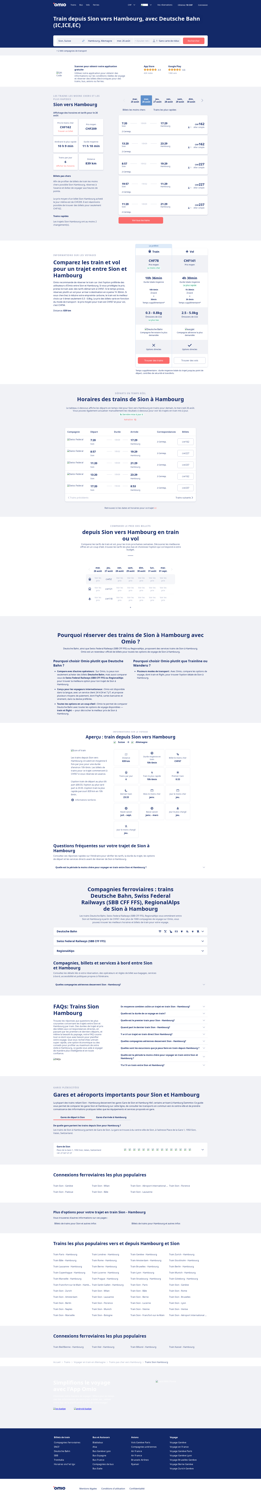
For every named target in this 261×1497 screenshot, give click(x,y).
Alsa (95, 1446)
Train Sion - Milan (101, 1185)
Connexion (203, 5)
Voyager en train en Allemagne (89, 1362)
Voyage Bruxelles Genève (183, 1459)
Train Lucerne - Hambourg (105, 1272)
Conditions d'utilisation (113, 1488)
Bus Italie (97, 1468)
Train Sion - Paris (139, 1284)
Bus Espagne (99, 1455)
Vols (88, 5)
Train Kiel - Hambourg (103, 1346)
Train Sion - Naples (62, 1309)
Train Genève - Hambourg (143, 1254)
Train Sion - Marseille (64, 1315)
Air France (136, 1451)
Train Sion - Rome (178, 1290)
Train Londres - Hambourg (105, 1254)
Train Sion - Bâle (100, 1191)
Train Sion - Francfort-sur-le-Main (147, 1315)
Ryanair (135, 1464)
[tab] (134, 109)
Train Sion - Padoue (63, 1191)
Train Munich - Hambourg (182, 1272)
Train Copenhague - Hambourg (69, 1272)
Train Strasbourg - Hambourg (145, 1278)
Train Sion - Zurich (62, 1290)
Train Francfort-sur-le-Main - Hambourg (73, 1284)
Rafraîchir (128, 419)
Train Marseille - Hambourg (67, 1278)
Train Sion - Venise (178, 1309)
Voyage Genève (178, 1442)
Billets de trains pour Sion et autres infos (75, 1223)
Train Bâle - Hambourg (64, 1260)
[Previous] (89, 569)
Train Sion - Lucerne (140, 1302)
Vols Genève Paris (140, 1442)
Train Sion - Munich (102, 1309)
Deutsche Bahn (62, 1451)
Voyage (174, 1437)
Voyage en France (179, 1446)
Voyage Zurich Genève (182, 1468)
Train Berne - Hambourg (104, 1266)
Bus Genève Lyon (102, 1451)
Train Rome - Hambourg (104, 1260)
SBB (56, 1455)
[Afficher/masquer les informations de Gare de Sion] (202, 1149)
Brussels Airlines (140, 1459)
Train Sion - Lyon (177, 1302)
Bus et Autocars (101, 1437)
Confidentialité (137, 1488)
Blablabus (98, 1442)
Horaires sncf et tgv (64, 1464)
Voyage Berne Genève (181, 1464)
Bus (81, 5)
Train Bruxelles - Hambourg (144, 1266)
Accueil (56, 1362)
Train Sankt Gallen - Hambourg (108, 1284)
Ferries (96, 5)
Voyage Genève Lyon (181, 1455)
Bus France (98, 1459)
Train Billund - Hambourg (143, 1346)
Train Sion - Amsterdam (65, 1296)
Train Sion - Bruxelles (179, 1296)
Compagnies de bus (103, 1464)
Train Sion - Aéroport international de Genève (153, 1185)
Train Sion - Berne (139, 1296)
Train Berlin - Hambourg (181, 1266)
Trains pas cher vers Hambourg (125, 1362)
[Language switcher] (146, 5)
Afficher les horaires (65, 166)
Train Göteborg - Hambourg (183, 1278)
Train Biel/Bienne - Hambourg (68, 1346)
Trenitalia (59, 1459)
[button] (124, 41)
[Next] (202, 100)
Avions (135, 1437)
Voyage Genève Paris (181, 1451)
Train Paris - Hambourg (65, 1254)
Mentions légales (88, 1488)
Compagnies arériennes (144, 1446)
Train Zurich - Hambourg (181, 1254)
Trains (73, 5)
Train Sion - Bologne (102, 1315)
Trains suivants (183, 497)
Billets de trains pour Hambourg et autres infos (156, 1223)
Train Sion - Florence (179, 1185)
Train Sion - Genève (63, 1185)
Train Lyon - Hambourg (142, 1272)
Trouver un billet (65, 131)
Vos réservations (164, 5)
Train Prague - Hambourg (105, 1278)
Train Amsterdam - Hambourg (145, 1260)
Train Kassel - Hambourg (181, 1346)
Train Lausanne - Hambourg (67, 1266)
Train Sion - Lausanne (141, 1191)
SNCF (56, 1446)
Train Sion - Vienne (140, 1309)
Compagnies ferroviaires (67, 1442)
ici (155, 508)
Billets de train (62, 1437)
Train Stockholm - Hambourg (184, 1260)
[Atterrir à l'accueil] (62, 5)
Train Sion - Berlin (62, 1302)
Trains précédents (79, 497)
